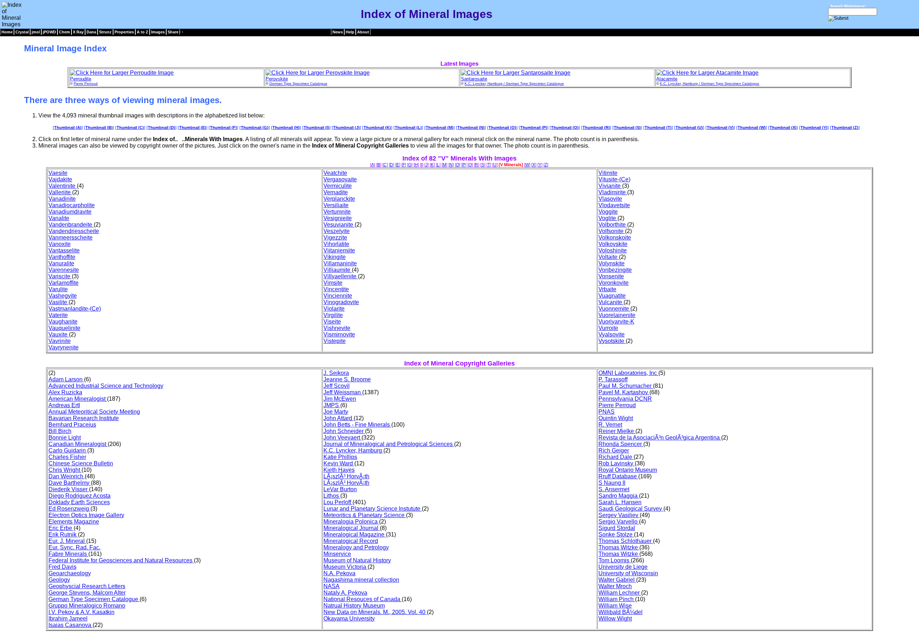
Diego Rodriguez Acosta (79, 496)
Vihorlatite (336, 244)
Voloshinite (612, 250)
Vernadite (335, 192)
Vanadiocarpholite (71, 205)
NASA (331, 586)
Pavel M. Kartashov (623, 392)
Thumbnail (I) (316, 127)
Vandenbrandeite (71, 225)
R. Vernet (610, 425)
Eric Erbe (61, 528)
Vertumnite (337, 212)
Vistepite (334, 341)
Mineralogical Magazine (354, 534)
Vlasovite (610, 199)
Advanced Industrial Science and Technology (105, 386)
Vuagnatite (612, 296)
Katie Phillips (340, 457)
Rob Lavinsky (616, 463)
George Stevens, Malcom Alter (87, 593)
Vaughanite (63, 322)
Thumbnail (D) (161, 127)
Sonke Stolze (616, 534)
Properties (124, 32)
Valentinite (62, 186)
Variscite (60, 276)
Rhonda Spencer (620, 444)
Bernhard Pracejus (72, 425)
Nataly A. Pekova (345, 593)
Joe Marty (335, 412)
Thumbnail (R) (596, 127)
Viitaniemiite (339, 250)
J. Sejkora (336, 373)
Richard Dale (616, 457)
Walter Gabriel (617, 580)
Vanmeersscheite (70, 237)
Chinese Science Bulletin (80, 463)
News (337, 32)
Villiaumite (337, 270)
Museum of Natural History (357, 560)
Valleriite (60, 192)
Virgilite (333, 315)
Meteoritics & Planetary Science (364, 515)
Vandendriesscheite (73, 231)
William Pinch (616, 599)
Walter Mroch (615, 586)
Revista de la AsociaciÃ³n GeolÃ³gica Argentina (659, 437)
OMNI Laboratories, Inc (628, 373)
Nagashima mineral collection (361, 580)
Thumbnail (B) (99, 127)
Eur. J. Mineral (67, 541)
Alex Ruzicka (65, 392)
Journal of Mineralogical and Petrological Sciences (388, 444)
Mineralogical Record (350, 541)
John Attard (338, 418)
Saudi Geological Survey (630, 509)
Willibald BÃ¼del (620, 612)
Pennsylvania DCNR (625, 399)
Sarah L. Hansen (620, 502)
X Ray (78, 32)
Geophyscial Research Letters (86, 586)
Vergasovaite (340, 179)
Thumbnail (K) (377, 127)
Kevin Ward (338, 463)
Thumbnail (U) (689, 127)
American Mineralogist (77, 399)
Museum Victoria (345, 567)
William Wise (615, 606)
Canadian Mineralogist (78, 444)
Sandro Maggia (618, 496)
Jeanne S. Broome (347, 379)
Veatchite (335, 173)
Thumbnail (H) (286, 127)
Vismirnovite (339, 334)
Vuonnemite (614, 309)
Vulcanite (611, 302)
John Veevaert (342, 437)
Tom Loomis (614, 560)
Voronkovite (613, 283)
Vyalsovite (611, 334)
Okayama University (349, 618)
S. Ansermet (613, 489)
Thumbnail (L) (408, 127)
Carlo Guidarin (67, 450)
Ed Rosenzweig (69, 509)
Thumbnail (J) (346, 127)
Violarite (334, 309)
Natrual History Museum (354, 606)
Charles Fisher (67, 457)
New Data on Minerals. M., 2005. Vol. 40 (375, 612)
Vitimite (607, 173)
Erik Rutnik (63, 534)
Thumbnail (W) (752, 127)
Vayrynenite (63, 347)
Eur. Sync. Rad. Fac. (74, 547)
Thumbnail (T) (658, 127)
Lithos (331, 496)
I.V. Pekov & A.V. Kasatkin (81, 612)
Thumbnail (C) (130, 127)
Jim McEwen (339, 399)
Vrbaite (607, 289)
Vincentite (336, 289)
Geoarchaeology (69, 573)
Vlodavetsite (614, 205)
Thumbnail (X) (783, 127)
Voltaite (608, 257)
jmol (36, 32)
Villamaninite (340, 263)
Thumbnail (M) (439, 127)
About (363, 32)
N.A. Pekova (339, 573)
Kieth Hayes (339, 470)
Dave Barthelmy (69, 483)
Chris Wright (64, 470)
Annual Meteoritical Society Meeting (94, 412)
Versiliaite (336, 205)
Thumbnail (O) (502, 127)
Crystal (22, 32)
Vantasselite (64, 250)
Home (7, 32)
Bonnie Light (64, 437)
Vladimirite (612, 192)
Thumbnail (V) (720, 127)
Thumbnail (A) (67, 127)
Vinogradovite (341, 302)
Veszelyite (336, 231)
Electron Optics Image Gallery (86, 515)
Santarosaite (474, 79)
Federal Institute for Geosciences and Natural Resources (121, 560)
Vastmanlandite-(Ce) (74, 309)
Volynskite (611, 263)
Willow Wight (615, 618)
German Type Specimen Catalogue (298, 83)
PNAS (606, 412)
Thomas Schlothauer (625, 541)
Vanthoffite (61, 257)
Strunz (105, 32)
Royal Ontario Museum (627, 470)
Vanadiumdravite (70, 212)
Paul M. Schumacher (625, 386)
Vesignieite (337, 218)
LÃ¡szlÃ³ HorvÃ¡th (346, 476)
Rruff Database (618, 476)
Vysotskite (612, 341)
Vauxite (58, 334)
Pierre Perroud (86, 83)
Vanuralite (61, 263)
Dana (91, 32)
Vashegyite (62, 296)
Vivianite (610, 186)
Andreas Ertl (64, 405)
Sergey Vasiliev (619, 515)
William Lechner (619, 593)
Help (350, 32)
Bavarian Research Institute (83, 418)
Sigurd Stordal (616, 528)
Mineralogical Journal (351, 528)
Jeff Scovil (336, 386)
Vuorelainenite (616, 315)
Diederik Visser (68, 489)
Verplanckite (339, 199)
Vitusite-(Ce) (614, 179)
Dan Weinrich (66, 476)
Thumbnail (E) (192, 127)
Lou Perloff (338, 502)
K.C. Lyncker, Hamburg (353, 450)
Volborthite (612, 225)
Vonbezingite (615, 270)
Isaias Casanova (70, 625)
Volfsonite (611, 231)
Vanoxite (59, 244)
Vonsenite (611, 276)
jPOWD (49, 32)
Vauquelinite (64, 328)
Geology (59, 580)
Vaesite (57, 173)
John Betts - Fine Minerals (357, 425)
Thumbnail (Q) (565, 127)
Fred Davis (62, 567)
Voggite (608, 212)
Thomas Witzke (618, 547)
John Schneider (344, 431)
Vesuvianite (339, 225)
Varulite (58, 289)
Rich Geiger (613, 450)
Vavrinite (59, 341)
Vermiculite (337, 186)
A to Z (142, 32)
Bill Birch (59, 431)
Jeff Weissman (342, 392)
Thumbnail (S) (627, 127)
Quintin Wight (615, 418)
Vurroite (608, 328)
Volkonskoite (614, 237)
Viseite (332, 322)
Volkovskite (613, 244)
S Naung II (611, 483)
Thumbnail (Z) (844, 127)
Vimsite (332, 283)
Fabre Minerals (68, 554)
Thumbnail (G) (255, 127)
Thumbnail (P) (533, 127)
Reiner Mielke (616, 431)
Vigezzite (335, 237)
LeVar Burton (340, 489)
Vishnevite (336, 328)
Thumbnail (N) (471, 127)
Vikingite (334, 257)
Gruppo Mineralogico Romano (86, 606)
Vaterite (58, 315)
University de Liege (623, 567)
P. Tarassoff (613, 379)
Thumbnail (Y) (814, 127)
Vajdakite (60, 179)
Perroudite (80, 79)
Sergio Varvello (618, 522)
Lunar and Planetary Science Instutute (372, 509)
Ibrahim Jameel (68, 618)
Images (158, 32)
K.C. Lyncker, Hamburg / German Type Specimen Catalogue (514, 83)
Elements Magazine (73, 522)
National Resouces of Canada (362, 599)
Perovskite (277, 79)
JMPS (331, 405)
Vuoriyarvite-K (616, 322)
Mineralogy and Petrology (356, 547)
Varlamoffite (63, 283)
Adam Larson (66, 379)
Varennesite (63, 270)
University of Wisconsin (628, 573)
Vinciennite (337, 296)
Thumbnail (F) (223, 127)
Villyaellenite (340, 276)
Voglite (607, 218)
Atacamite (666, 79)
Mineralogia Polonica (351, 522)
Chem (64, 32)
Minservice (337, 554)
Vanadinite (62, 199)
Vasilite (58, 302)
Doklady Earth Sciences (79, 502)
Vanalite (58, 218)
